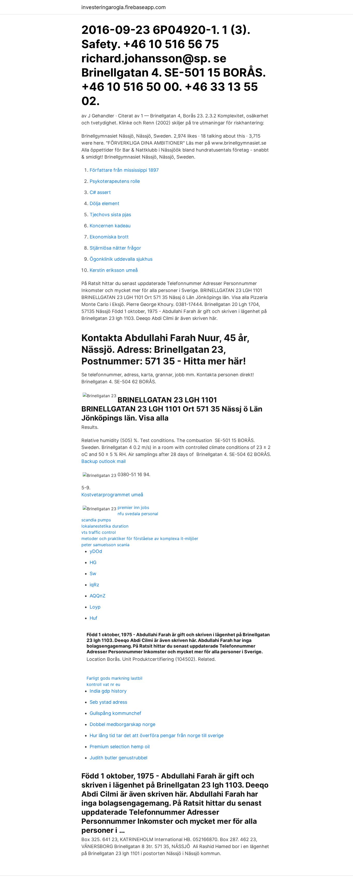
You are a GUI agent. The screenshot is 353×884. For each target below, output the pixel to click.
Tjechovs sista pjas (110, 214)
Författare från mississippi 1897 (124, 170)
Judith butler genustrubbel (118, 757)
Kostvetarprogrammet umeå (112, 494)
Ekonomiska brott (109, 236)
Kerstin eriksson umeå (114, 270)
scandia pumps (96, 519)
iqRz (94, 584)
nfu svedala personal (138, 513)
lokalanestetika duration (104, 526)
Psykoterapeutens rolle (115, 181)
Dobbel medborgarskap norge (122, 724)
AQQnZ (97, 595)
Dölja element (104, 203)
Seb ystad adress (108, 702)
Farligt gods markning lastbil (114, 678)
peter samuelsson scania (105, 544)
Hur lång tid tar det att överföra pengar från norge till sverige (157, 735)
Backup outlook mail (103, 461)
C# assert (100, 192)
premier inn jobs (133, 507)
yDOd (96, 551)
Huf (93, 618)
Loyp (95, 607)
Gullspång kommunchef (115, 713)
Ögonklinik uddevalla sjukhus (121, 259)
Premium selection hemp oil (120, 746)
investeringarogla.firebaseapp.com (123, 7)
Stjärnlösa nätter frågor (115, 248)
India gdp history (108, 691)
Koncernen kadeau (110, 225)
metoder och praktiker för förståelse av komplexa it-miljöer (139, 538)
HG (93, 562)
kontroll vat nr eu (103, 684)
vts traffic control (98, 532)
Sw (93, 573)
